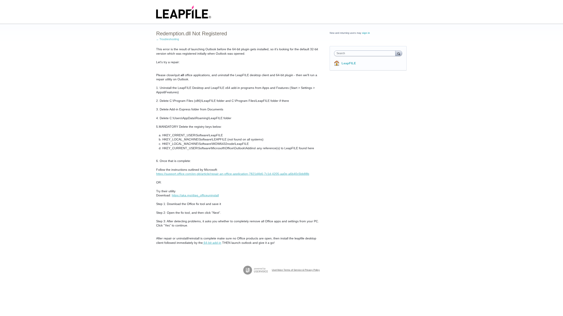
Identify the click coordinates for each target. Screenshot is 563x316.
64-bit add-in (212, 242)
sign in (366, 33)
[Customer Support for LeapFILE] (183, 11)
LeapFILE (349, 63)
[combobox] (365, 53)
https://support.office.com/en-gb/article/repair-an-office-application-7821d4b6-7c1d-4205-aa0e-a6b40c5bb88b (232, 174)
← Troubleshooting (167, 39)
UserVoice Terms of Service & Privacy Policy (296, 270)
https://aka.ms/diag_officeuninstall (195, 195)
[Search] (398, 53)
